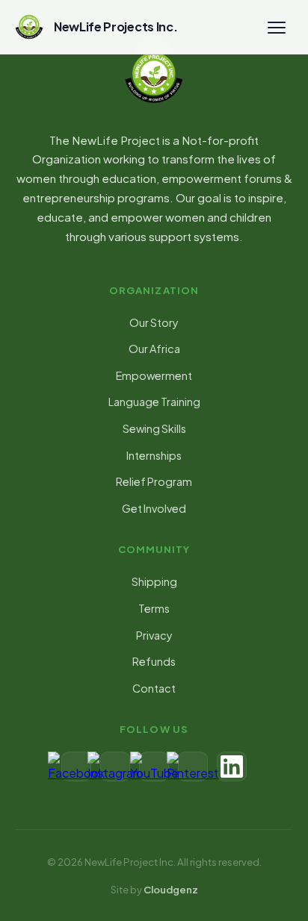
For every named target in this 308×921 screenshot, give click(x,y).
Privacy (154, 635)
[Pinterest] (193, 766)
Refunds (154, 661)
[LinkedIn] (232, 766)
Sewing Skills (154, 428)
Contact (154, 688)
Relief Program (154, 481)
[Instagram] (115, 766)
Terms (154, 608)
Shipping (154, 581)
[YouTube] (154, 766)
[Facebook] (76, 766)
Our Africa (154, 348)
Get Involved (154, 508)
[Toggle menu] (276, 26)
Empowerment (154, 375)
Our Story (154, 322)
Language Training (154, 401)
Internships (154, 455)
